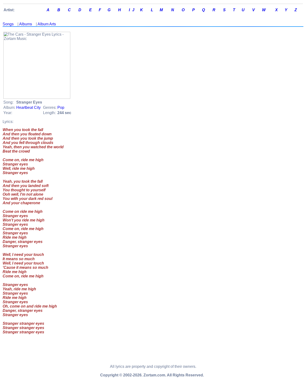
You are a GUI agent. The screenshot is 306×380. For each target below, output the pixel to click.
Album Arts (47, 24)
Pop (60, 107)
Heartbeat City (28, 107)
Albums (25, 24)
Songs (8, 24)
